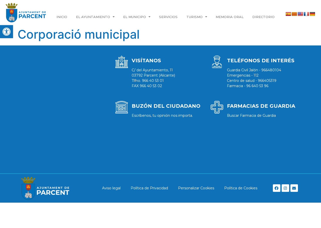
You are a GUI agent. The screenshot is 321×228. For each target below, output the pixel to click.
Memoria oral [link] (230, 17)
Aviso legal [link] (111, 188)
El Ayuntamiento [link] (93, 17)
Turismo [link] (194, 17)
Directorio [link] (263, 17)
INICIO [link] (61, 17)
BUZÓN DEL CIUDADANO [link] (166, 106)
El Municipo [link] (134, 17)
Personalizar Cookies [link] (196, 188)
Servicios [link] (168, 17)
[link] (6, 31)
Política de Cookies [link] (240, 188)
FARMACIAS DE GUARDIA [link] (261, 106)
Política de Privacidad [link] (149, 188)
